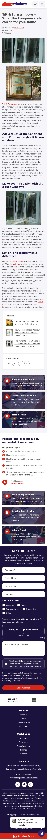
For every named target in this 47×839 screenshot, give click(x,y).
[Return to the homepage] (14, 4)
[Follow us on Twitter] (17, 784)
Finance (23, 750)
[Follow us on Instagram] (30, 784)
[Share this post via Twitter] (20, 363)
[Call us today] (35, 4)
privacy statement (12, 680)
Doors (23, 718)
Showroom (23, 742)
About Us (23, 738)
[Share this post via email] (8, 363)
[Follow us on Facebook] (24, 784)
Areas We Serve (23, 746)
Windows (23, 714)
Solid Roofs (23, 726)
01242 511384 (18, 483)
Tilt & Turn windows (11, 104)
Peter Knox (19, 27)
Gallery (23, 753)
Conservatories (23, 722)
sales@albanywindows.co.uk (26, 778)
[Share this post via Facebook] (14, 363)
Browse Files (23, 635)
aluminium (15, 264)
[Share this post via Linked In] (27, 363)
